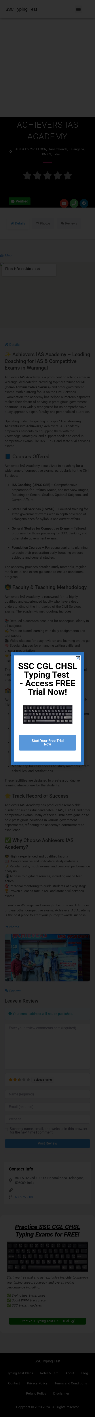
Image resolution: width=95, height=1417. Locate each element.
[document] (47, 708)
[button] (78, 658)
